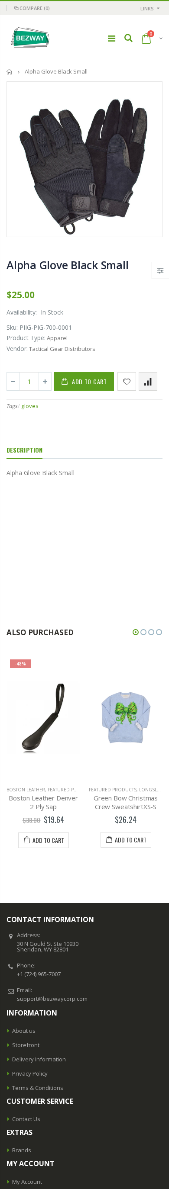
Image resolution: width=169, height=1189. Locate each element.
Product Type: (26, 338)
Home (9, 71)
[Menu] (111, 38)
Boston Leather (25, 790)
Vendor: (17, 348)
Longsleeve (153, 790)
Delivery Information (39, 1059)
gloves (30, 406)
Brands (21, 1150)
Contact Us (26, 1119)
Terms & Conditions (37, 1088)
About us (24, 1031)
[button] (136, 632)
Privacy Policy (30, 1073)
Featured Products (71, 790)
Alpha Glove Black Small (67, 264)
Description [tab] (24, 449)
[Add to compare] (148, 381)
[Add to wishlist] (126, 381)
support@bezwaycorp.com (52, 999)
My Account (27, 1182)
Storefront (25, 1045)
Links (147, 8)
